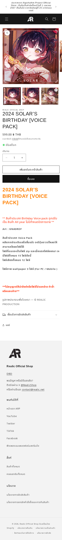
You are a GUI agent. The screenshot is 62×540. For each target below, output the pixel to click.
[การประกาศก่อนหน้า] (6, 6)
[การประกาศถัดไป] (56, 6)
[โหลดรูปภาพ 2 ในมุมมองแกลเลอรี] (31, 96)
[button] (6, 19)
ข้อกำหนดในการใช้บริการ (24, 533)
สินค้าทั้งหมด (13, 466)
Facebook (12, 438)
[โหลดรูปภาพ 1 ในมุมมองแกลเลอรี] (12, 96)
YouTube (12, 416)
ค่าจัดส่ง (15, 139)
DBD (9, 373)
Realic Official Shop (29, 524)
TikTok (10, 430)
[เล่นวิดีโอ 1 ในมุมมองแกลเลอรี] (50, 96)
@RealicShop (29, 385)
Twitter (11, 423)
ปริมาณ (5, 151)
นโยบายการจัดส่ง (44, 533)
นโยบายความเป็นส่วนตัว (45, 528)
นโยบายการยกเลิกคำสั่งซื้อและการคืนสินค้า (28, 502)
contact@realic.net (33, 389)
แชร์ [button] (8, 325)
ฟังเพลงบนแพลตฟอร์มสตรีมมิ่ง (23, 445)
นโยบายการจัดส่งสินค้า (18, 494)
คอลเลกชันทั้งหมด (16, 474)
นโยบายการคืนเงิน (25, 528)
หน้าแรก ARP (13, 408)
